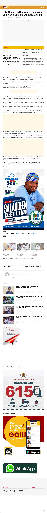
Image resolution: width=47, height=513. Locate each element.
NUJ (28, 258)
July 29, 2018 (10, 17)
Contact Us (10, 490)
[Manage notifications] (44, 510)
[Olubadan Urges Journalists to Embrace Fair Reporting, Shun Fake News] (9, 246)
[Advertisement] (23, 1)
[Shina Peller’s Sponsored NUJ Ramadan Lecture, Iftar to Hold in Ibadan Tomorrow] (23, 246)
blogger (7, 258)
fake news (11, 258)
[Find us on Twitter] (33, 490)
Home (15, 17)
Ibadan (16, 258)
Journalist (20, 258)
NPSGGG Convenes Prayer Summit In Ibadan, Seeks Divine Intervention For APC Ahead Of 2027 (11, 58)
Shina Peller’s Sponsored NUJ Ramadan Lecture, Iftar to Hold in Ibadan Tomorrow (23, 252)
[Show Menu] (41, 7)
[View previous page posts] (11, 67)
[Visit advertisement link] (23, 199)
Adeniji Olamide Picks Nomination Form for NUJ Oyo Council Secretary (37, 252)
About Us (15, 490)
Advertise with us (13, 491)
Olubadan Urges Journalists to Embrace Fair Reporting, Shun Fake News (9, 252)
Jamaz (5, 17)
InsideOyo (4, 490)
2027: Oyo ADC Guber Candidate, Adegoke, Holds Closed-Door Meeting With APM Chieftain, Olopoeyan (12, 63)
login (6, 327)
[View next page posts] (13, 67)
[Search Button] (43, 7)
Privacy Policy (21, 490)
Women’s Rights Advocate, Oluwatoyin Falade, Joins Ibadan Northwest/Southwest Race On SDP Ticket (11, 54)
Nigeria (25, 258)
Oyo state (32, 258)
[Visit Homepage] (6, 7)
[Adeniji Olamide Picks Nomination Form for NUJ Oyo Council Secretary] (37, 246)
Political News (18, 17)
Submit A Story (5, 491)
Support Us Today (21, 491)
